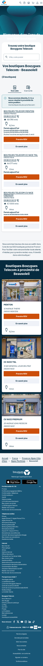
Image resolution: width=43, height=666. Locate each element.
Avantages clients (7, 579)
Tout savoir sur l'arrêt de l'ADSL (11, 556)
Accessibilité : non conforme (21, 653)
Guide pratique (6, 590)
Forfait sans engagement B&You (12, 491)
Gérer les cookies (21, 642)
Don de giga (5, 600)
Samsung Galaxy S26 (8, 524)
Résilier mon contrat (8, 507)
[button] (37, 3)
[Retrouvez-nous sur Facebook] (14, 623)
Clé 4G (4, 497)
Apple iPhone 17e (7, 520)
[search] (20, 3)
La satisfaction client (8, 581)
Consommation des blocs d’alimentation (14, 564)
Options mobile (6, 499)
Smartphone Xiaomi (8, 529)
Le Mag (4, 605)
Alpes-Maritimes (18, 461)
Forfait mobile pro (7, 495)
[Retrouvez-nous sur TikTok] (33, 623)
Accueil (5, 458)
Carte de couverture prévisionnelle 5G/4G (15, 587)
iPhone (4, 516)
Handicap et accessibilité (9, 617)
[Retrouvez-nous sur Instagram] (26, 623)
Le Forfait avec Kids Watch (10, 501)
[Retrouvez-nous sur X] (18, 623)
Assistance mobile (7, 539)
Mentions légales (21, 634)
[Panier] (33, 3)
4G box (4, 550)
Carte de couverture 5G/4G (10, 585)
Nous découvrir (6, 598)
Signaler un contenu (21, 657)
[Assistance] (24, 3)
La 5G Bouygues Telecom (9, 505)
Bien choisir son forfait (9, 503)
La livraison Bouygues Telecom (11, 583)
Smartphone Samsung (9, 522)
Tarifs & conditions (21, 661)
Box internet (6, 546)
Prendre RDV (21, 139)
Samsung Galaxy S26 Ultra (10, 526)
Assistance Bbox (7, 560)
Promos (4, 489)
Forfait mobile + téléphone (10, 493)
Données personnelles (21, 638)
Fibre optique (6, 548)
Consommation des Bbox (9, 566)
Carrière (4, 607)
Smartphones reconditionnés (11, 533)
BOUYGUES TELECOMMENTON (19, 111)
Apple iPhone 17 (7, 518)
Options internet (7, 552)
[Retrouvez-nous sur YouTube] (22, 623)
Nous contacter (21, 645)
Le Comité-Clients (7, 592)
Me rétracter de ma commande (11, 509)
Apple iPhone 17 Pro (19, 518)
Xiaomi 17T (5, 531)
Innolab (4, 615)
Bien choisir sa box (7, 558)
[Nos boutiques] (28, 3)
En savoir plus (21, 146)
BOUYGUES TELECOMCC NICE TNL (21, 155)
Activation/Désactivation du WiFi (12, 568)
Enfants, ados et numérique (10, 602)
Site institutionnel (7, 613)
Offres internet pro (8, 554)
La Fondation (6, 611)
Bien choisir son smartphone (11, 537)
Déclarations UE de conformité (11, 562)
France (15, 458)
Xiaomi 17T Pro (13, 531)
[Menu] (41, 3)
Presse (4, 609)
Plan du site (21, 649)
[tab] (14, 89)
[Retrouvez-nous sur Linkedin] (29, 623)
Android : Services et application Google (14, 535)
